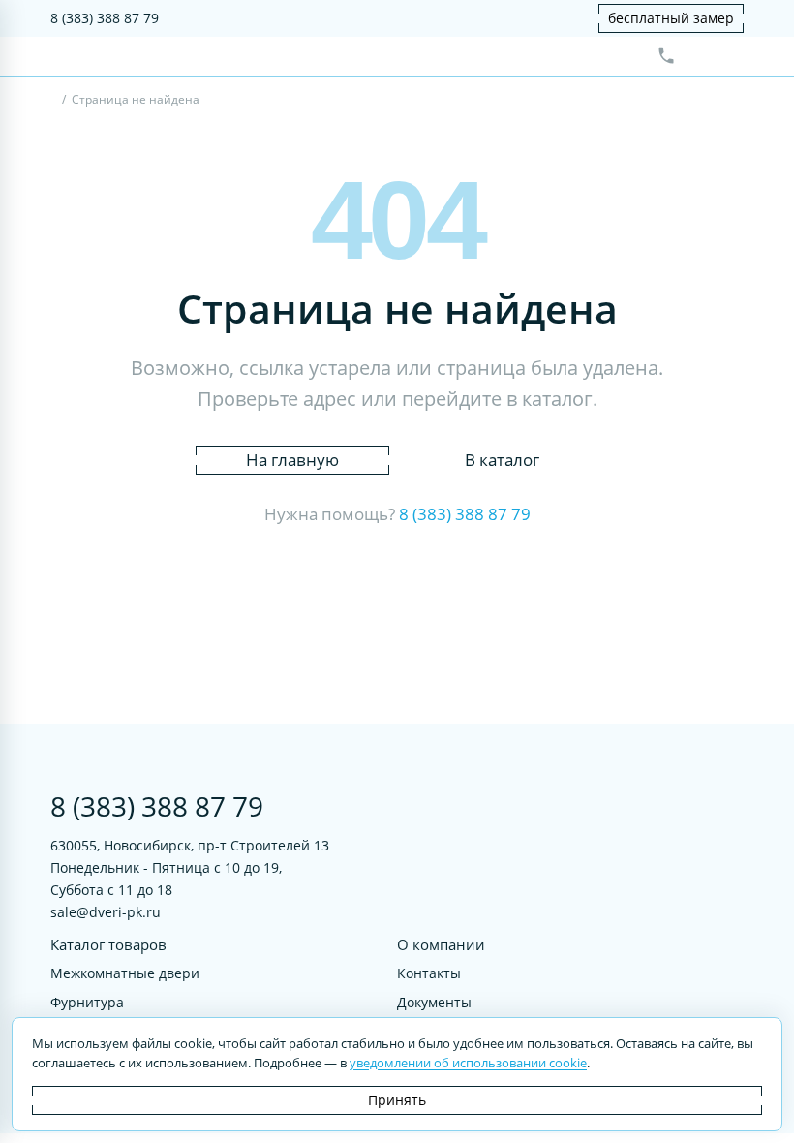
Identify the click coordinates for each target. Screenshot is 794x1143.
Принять (397, 1100)
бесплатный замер (671, 18)
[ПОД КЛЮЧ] (54, 101)
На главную (292, 459)
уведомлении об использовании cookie (468, 1062)
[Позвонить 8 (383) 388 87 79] (666, 56)
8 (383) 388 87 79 (104, 18)
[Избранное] (698, 56)
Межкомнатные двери (124, 972)
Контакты (429, 972)
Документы (434, 1001)
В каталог (502, 459)
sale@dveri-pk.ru (105, 912)
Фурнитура (87, 1001)
